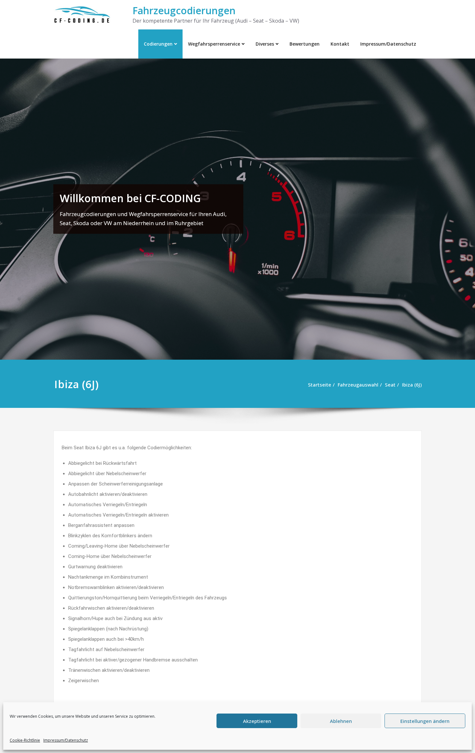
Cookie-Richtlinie (25, 740)
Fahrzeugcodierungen (184, 10)
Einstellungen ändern (424, 721)
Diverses (265, 44)
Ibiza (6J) (412, 384)
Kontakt (340, 44)
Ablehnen (341, 721)
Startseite (319, 384)
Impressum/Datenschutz (65, 740)
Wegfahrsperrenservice (214, 44)
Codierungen (158, 44)
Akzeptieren (257, 721)
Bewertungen (305, 44)
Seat (390, 384)
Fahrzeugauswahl (358, 384)
